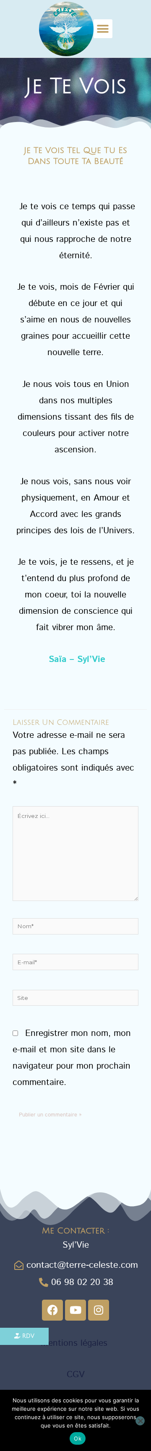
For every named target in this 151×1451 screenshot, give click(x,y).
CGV (76, 1374)
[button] (103, 28)
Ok (77, 1438)
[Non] (140, 1420)
